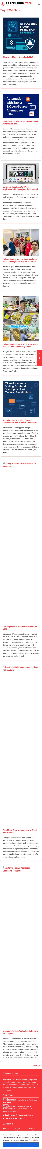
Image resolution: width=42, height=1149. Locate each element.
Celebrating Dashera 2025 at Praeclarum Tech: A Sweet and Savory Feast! (20, 345)
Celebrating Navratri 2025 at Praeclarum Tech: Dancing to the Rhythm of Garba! (20, 260)
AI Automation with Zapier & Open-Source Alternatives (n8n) (20, 122)
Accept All (21, 1145)
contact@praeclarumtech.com (21, 1115)
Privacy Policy (33, 1140)
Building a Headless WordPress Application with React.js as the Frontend (20, 188)
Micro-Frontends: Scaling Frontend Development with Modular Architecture (20, 421)
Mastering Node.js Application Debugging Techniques (20, 1032)
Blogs (17, 1128)
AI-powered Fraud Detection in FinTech (19, 57)
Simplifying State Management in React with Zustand (20, 831)
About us (6, 1128)
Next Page (37, 1065)
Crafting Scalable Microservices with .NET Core (21, 627)
